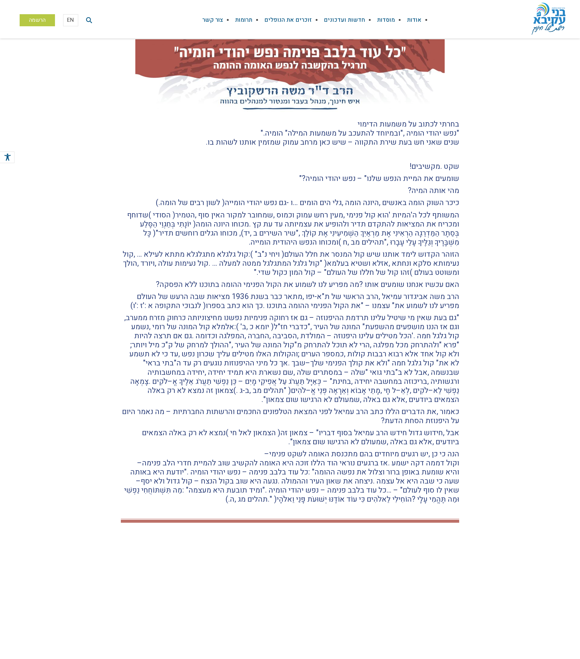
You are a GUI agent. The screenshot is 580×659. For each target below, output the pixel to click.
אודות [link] (414, 20)
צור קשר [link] (212, 20)
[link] (7, 158)
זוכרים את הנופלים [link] (288, 20)
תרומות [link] (243, 20)
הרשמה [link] (37, 20)
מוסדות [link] (386, 20)
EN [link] (70, 20)
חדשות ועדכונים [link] (344, 20)
